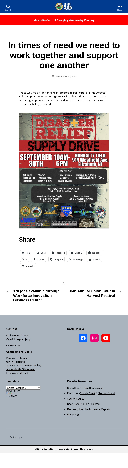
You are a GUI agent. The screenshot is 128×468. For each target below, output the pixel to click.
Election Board (106, 393)
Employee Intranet (17, 373)
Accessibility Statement (20, 369)
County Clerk (87, 393)
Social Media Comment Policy (23, 365)
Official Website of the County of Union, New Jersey (64, 449)
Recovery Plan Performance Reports (89, 409)
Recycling (73, 414)
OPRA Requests (15, 361)
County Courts (75, 398)
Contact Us (13, 345)
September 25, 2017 (66, 76)
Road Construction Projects (83, 403)
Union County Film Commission (85, 388)
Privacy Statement (17, 358)
